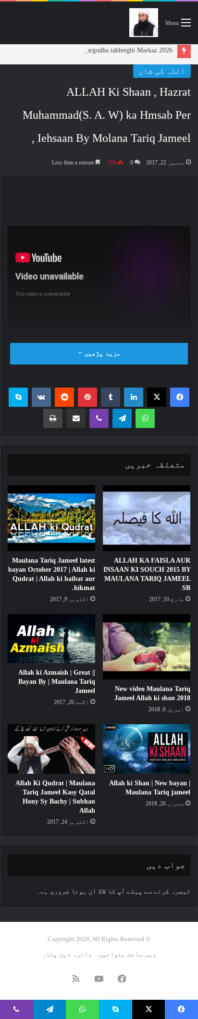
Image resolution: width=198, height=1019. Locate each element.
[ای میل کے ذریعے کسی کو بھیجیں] (76, 418)
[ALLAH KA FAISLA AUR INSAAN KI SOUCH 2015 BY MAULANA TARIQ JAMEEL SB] (146, 518)
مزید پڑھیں (101, 353)
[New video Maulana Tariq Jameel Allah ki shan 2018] (146, 647)
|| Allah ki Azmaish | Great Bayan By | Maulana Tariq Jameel (56, 681)
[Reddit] (64, 397)
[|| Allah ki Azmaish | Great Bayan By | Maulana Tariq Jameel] (51, 639)
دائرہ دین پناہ (67, 954)
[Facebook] (179, 397)
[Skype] (18, 397)
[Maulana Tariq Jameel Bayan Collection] (143, 22)
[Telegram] (122, 418)
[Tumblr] (110, 397)
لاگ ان (97, 891)
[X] (156, 397)
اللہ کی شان (162, 71)
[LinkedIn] (133, 397)
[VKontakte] (41, 397)
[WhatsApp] (145, 418)
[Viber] (99, 418)
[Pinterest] (87, 397)
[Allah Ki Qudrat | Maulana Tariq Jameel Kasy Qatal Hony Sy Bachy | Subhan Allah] (51, 749)
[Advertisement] (95, 195)
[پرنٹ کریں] (52, 418)
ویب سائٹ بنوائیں (127, 954)
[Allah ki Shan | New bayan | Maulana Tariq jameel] (146, 749)
